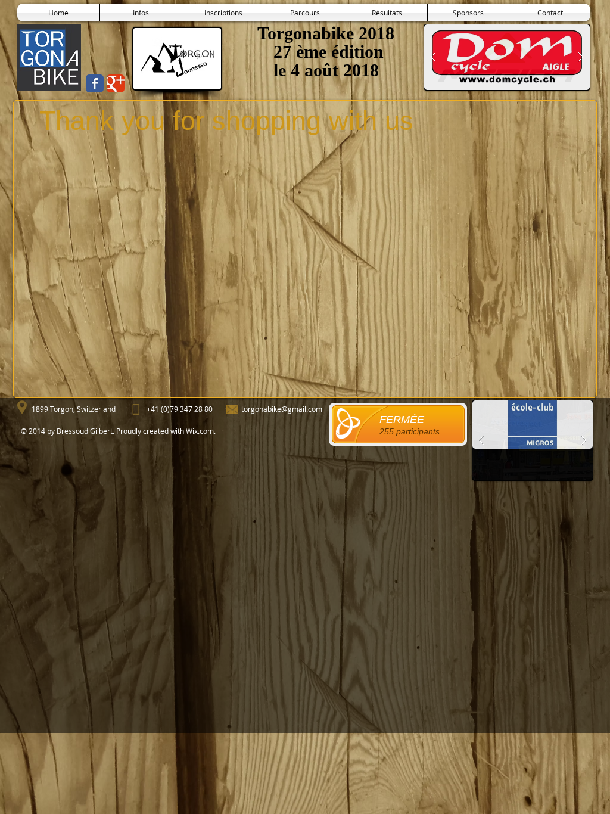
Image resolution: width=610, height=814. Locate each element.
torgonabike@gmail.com (281, 409)
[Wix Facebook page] (95, 83)
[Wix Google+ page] (116, 83)
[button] (386, 12)
